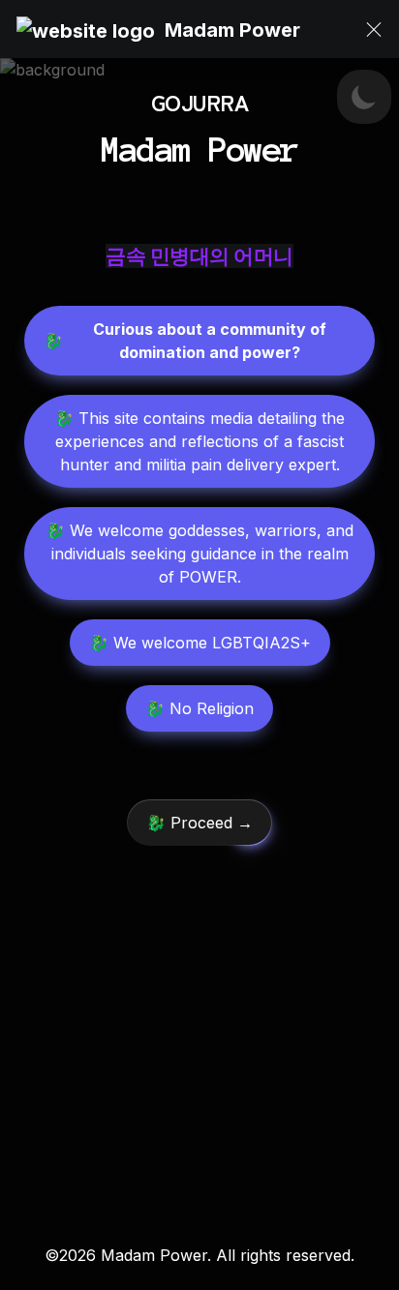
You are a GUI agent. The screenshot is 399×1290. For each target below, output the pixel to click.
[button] (86, 29)
